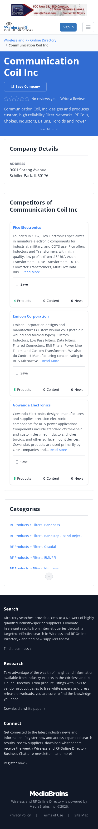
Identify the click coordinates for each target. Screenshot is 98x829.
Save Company (28, 86)
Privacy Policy (20, 815)
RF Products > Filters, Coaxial (33, 546)
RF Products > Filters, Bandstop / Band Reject (46, 535)
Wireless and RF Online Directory (30, 40)
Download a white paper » (24, 708)
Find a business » (17, 648)
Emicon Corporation (31, 316)
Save (24, 284)
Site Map (81, 815)
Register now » (15, 763)
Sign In (68, 27)
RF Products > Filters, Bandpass (35, 525)
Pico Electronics (27, 227)
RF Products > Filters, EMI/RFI (33, 557)
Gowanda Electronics (31, 405)
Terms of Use (52, 815)
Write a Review (72, 98)
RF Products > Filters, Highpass (34, 568)
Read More (31, 272)
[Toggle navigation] (88, 27)
